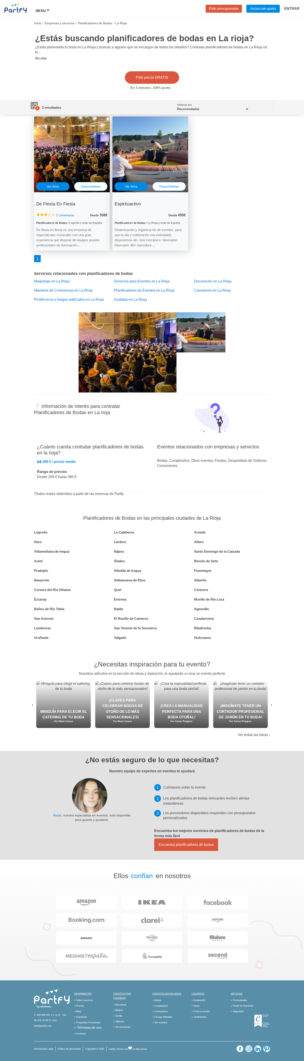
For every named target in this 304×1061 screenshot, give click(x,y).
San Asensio (43, 618)
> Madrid (118, 1010)
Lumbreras (42, 628)
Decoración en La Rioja (212, 281)
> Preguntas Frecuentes (87, 1022)
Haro (38, 542)
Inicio (37, 23)
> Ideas (196, 1005)
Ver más (41, 58)
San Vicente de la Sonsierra (135, 628)
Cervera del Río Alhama (52, 589)
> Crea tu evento (201, 1011)
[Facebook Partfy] (240, 1048)
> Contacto (80, 1033)
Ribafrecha (202, 628)
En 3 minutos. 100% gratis (150, 87)
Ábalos (119, 561)
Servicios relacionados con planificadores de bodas (83, 274)
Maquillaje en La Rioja (52, 281)
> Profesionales (239, 1000)
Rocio (57, 815)
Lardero (120, 542)
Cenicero (201, 589)
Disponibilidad (91, 186)
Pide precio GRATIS (152, 77)
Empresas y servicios (60, 23)
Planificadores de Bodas (95, 23)
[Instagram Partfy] (248, 1048)
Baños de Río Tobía (49, 609)
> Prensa (79, 1005)
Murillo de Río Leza (209, 599)
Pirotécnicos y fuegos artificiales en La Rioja (69, 299)
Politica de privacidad (69, 1048)
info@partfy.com (43, 1025)
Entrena (120, 599)
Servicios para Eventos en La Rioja (142, 281)
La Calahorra (124, 532)
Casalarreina (204, 618)
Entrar (292, 8)
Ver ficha (53, 186)
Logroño (40, 532)
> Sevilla (117, 1015)
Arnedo (200, 532)
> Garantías (80, 1017)
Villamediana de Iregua (51, 551)
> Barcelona (119, 1004)
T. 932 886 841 (42, 1015)
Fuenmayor (203, 570)
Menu (41, 11)
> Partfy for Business (242, 1005)
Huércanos (202, 637)
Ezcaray (40, 599)
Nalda (118, 609)
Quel (117, 589)
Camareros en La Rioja (212, 290)
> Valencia (118, 1021)
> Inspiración (198, 1000)
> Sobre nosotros (83, 1000)
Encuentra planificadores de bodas (186, 844)
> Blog (77, 1011)
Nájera (119, 551)
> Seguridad (237, 1011)
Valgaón (120, 637)
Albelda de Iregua (127, 570)
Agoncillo (201, 609)
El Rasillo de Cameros (131, 618)
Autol (38, 561)
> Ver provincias (122, 1027)
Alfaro (199, 542)
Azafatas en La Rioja (130, 299)
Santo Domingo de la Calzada (217, 551)
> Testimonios (199, 1017)
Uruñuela (41, 637)
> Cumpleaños (160, 1005)
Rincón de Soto (206, 561)
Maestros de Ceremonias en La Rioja (63, 290)
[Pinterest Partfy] (266, 1048)
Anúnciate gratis (263, 8)
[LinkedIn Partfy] (257, 1048)
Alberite (200, 580)
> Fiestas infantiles (162, 1017)
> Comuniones (160, 1011)
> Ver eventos (159, 1022)
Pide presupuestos (224, 8)
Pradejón (41, 570)
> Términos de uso (87, 1027)
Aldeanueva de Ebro (129, 580)
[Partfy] (20, 8)
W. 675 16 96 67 (42, 1020)
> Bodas (156, 1000)
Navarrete (41, 580)
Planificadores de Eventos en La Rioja (144, 290)
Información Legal (43, 1048)
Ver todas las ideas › (254, 735)
